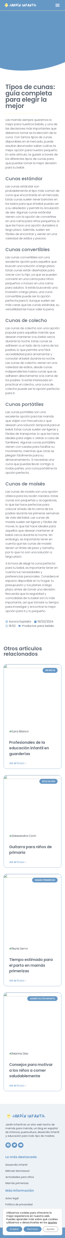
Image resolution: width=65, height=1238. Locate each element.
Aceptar (14, 1229)
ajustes (52, 1222)
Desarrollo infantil (16, 1165)
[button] (57, 5)
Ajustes (51, 1229)
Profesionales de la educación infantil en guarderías (29, 748)
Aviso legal (12, 1198)
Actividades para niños (19, 1177)
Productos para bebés (38, 626)
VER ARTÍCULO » (17, 763)
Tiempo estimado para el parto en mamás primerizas (31, 965)
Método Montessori (17, 1171)
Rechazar (32, 1229)
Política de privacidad (18, 1204)
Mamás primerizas (17, 1183)
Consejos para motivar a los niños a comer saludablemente (31, 1070)
